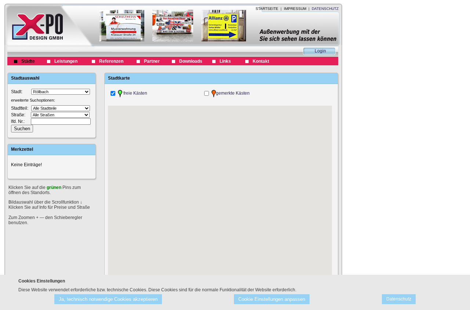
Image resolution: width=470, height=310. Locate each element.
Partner (152, 61)
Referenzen (111, 61)
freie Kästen (134, 93)
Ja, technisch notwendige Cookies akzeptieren (108, 299)
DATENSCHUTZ (325, 9)
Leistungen (65, 61)
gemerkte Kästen (233, 93)
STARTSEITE (267, 9)
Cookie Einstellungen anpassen (271, 299)
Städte (28, 61)
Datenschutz (398, 299)
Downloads (190, 61)
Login (320, 51)
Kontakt (261, 61)
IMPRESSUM (295, 9)
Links (225, 61)
